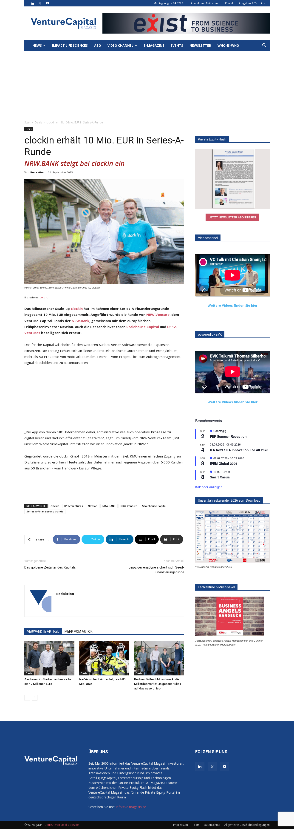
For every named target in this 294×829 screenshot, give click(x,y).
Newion (92, 506)
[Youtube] (47, 3)
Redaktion (37, 172)
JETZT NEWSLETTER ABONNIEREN (232, 217)
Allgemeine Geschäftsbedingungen (247, 825)
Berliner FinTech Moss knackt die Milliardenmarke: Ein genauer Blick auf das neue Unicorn (157, 683)
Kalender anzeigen (209, 487)
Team (196, 825)
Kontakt (230, 3)
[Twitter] (40, 3)
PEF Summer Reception (228, 436)
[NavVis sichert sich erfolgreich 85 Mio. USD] (104, 658)
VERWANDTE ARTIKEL (43, 631)
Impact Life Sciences (70, 45)
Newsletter (200, 45)
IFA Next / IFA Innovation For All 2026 (239, 450)
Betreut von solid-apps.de (62, 825)
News (37, 45)
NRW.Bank (80, 320)
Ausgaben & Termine (252, 3)
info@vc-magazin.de (131, 807)
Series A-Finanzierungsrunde (44, 511)
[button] (264, 46)
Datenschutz (212, 825)
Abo (97, 45)
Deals (38, 122)
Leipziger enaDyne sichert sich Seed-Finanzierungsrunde (156, 569)
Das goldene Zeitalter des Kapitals (50, 567)
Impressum (180, 825)
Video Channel (120, 45)
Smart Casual (220, 477)
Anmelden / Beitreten (204, 3)
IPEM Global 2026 (223, 463)
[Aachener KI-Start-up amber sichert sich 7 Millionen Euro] (49, 658)
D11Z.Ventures (73, 506)
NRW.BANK (109, 506)
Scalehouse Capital (142, 326)
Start (27, 122)
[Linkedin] (32, 3)
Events (177, 45)
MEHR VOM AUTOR (79, 631)
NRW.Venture (158, 314)
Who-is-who (228, 45)
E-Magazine (154, 45)
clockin (43, 297)
